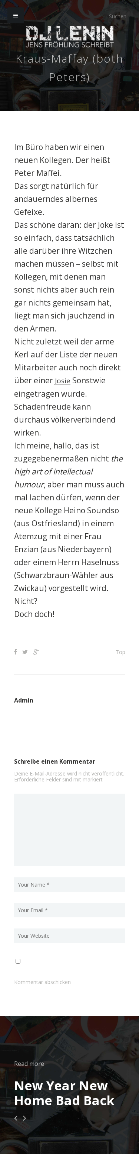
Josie (63, 380)
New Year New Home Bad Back (64, 1092)
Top (120, 651)
